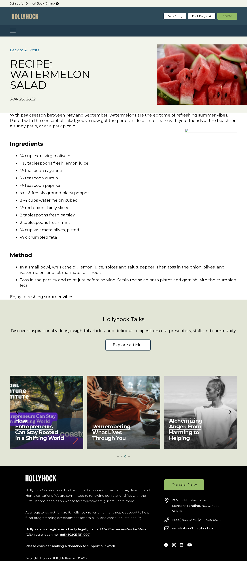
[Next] (230, 412)
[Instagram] (174, 545)
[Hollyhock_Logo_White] (40, 478)
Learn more (125, 501)
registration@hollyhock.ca (192, 528)
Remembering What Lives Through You (111, 432)
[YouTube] (189, 545)
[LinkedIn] (181, 545)
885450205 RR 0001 (75, 534)
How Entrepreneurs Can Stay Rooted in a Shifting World (39, 429)
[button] (13, 30)
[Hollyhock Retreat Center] (25, 16)
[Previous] (17, 412)
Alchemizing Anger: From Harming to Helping (185, 429)
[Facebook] (166, 545)
